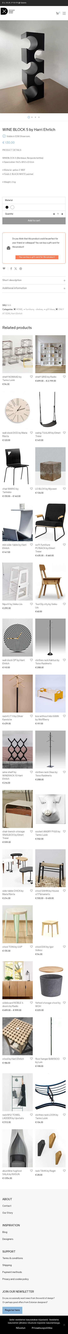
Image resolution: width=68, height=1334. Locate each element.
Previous (3, 67)
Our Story (7, 1213)
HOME (19, 310)
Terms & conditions (12, 1258)
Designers (7, 1239)
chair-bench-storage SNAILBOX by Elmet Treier (13, 835)
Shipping (7, 1265)
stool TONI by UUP (12, 947)
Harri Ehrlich (16, 314)
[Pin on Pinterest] (20, 269)
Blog (4, 1232)
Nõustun (20, 1327)
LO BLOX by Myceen (46, 489)
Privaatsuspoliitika (42, 1327)
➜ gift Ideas (49, 310)
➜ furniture (28, 310)
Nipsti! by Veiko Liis (12, 604)
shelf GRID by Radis (45, 377)
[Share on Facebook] (11, 269)
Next (65, 67)
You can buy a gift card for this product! (37, 257)
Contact (6, 1206)
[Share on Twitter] (15, 269)
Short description (12, 280)
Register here (12, 1310)
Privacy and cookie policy (15, 1279)
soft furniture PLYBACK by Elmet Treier (45, 548)
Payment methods (12, 1272)
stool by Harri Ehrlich (13, 1059)
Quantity (9, 214)
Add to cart (34, 221)
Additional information (14, 288)
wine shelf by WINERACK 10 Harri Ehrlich (12, 775)
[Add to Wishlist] (5, 268)
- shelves (39, 310)
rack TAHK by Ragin (45, 1171)
